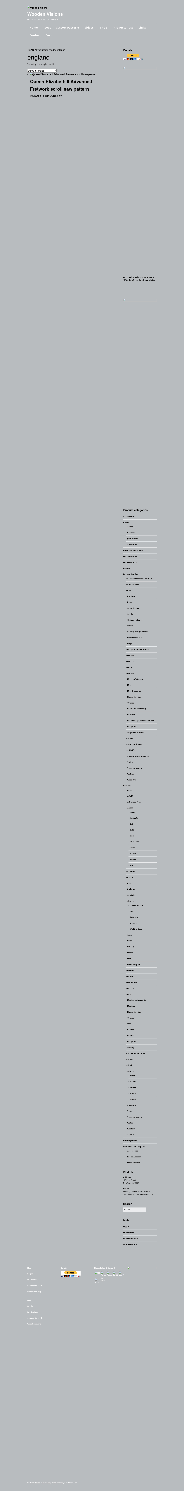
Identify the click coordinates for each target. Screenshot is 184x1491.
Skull (129, 1065)
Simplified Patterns (136, 1053)
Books (126, 522)
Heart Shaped (133, 964)
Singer (130, 1059)
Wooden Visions (45, 14)
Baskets (131, 532)
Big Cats (131, 596)
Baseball (134, 1075)
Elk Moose (134, 842)
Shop (103, 27)
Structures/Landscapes (138, 756)
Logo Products (130, 562)
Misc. (129, 994)
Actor (129, 790)
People (130, 1035)
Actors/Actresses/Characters (140, 578)
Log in (126, 1226)
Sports (130, 1071)
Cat (131, 824)
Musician (131, 1006)
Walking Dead (136, 929)
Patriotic (131, 1029)
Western (131, 1129)
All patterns (128, 516)
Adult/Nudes (133, 584)
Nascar (133, 1087)
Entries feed (128, 1232)
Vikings (133, 923)
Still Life (131, 750)
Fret (129, 958)
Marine (133, 853)
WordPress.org (130, 1244)
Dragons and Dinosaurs (138, 649)
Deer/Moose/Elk (134, 637)
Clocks (130, 626)
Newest (126, 568)
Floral (129, 667)
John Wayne (132, 538)
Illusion (130, 976)
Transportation (134, 768)
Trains (130, 762)
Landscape (132, 982)
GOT (132, 911)
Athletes (131, 871)
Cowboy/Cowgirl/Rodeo (137, 631)
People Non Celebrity (136, 708)
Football (134, 1081)
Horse (132, 847)
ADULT (130, 796)
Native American (134, 697)
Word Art (131, 780)
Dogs (129, 643)
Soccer (133, 1099)
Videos (89, 27)
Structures (132, 544)
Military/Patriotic (135, 679)
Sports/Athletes (134, 744)
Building (131, 889)
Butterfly (134, 818)
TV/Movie (134, 917)
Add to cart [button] (42, 95)
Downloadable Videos (133, 550)
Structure (131, 1105)
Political (131, 714)
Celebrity (131, 895)
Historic (131, 970)
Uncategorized (130, 1140)
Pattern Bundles (130, 574)
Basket (130, 877)
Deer (132, 836)
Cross (129, 935)
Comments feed (130, 1238)
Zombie (130, 1135)
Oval (129, 1023)
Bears (129, 590)
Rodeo (133, 1093)
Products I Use (123, 27)
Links (142, 27)
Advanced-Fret (134, 802)
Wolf (132, 865)
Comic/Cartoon (136, 905)
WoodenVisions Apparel (134, 1146)
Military (130, 988)
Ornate (130, 703)
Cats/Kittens (133, 608)
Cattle (130, 614)
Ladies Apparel (134, 1157)
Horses (130, 673)
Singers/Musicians (135, 732)
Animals (130, 526)
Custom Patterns (68, 27)
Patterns (127, 786)
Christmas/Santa (135, 620)
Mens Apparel (133, 1163)
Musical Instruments (136, 1000)
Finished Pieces (130, 556)
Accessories (132, 1151)
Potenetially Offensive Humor (140, 720)
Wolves (130, 774)
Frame (130, 952)
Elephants (131, 655)
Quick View (56, 95)
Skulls (130, 738)
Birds (129, 602)
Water (130, 1123)
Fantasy (130, 661)
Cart (49, 35)
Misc (129, 685)
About (47, 27)
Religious (131, 726)
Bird (129, 883)
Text (129, 1111)
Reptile (133, 859)
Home (33, 27)
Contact (35, 35)
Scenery (130, 1047)
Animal (130, 808)
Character (131, 901)
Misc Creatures (134, 691)
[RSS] (155, 1483)
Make (37, 1483)
